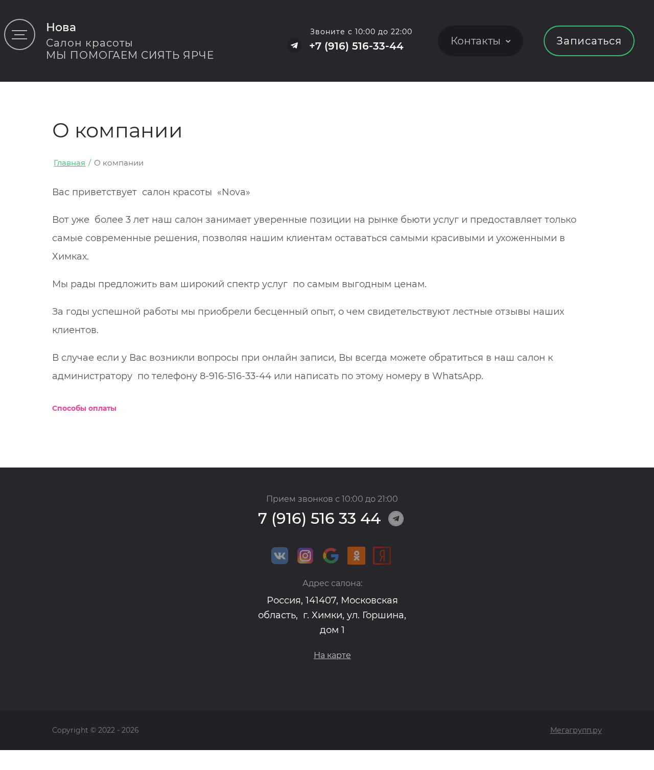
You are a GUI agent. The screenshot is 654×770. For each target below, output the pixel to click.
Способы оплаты (84, 408)
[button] (19, 34)
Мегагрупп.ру (576, 730)
